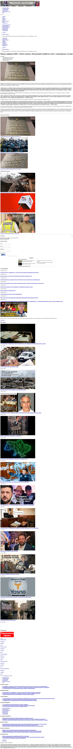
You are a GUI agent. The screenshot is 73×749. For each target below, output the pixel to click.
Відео (4, 22)
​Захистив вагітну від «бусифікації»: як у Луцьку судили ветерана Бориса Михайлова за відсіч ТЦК (22, 692)
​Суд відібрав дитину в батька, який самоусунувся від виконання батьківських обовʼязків (20, 700)
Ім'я (1, 243)
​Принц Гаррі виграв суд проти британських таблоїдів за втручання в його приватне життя (20, 725)
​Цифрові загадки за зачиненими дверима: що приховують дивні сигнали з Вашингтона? (19, 730)
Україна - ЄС (5, 38)
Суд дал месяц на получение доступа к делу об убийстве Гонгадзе (15, 706)
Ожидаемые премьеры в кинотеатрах (24, 266)
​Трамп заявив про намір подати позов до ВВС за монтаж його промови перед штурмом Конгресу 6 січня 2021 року (25, 724)
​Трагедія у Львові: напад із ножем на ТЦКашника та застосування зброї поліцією (18, 694)
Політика (4, 19)
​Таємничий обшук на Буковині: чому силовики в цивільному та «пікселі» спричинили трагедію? (21, 693)
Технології (4, 42)
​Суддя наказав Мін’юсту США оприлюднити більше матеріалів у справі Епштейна (19, 688)
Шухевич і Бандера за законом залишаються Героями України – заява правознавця (19, 705)
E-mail (1, 246)
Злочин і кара (5, 10)
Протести (4, 41)
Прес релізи (5, 740)
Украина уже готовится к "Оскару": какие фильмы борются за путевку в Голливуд (29, 263)
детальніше (2, 320)
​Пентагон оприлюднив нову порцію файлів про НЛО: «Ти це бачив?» (16, 736)
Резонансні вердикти (6, 11)
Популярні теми (5, 27)
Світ (3, 17)
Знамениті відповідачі (7, 24)
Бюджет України (6, 39)
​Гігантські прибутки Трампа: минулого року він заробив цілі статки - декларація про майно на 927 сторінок (23, 737)
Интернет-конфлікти (6, 26)
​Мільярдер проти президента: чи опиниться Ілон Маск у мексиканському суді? (18, 718)
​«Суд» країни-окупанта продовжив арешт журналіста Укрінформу (15, 704)
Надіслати (31, 257)
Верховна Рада (5, 28)
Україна (4, 18)
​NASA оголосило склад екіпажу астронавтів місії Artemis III (14, 738)
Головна (4, 16)
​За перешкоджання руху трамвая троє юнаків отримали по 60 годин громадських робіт (19, 699)
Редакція (4, 739)
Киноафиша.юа (24, 259)
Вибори (4, 40)
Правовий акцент (6, 8)
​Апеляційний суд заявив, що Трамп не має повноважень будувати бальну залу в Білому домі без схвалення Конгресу (25, 686)
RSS (3, 12)
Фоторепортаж (5, 30)
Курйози (4, 43)
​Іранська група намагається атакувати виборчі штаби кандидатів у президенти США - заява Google (22, 731)
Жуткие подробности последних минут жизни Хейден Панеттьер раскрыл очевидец (28, 261)
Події (3, 20)
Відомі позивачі (5, 25)
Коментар (2, 249)
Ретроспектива (5, 29)
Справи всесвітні (6, 7)
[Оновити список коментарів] (72, 236)
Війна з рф (4, 45)
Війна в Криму (5, 44)
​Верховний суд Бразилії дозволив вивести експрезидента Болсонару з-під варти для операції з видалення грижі (24, 719)
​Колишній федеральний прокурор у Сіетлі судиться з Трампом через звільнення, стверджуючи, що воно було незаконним (26, 687)
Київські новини (6, 21)
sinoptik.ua (6, 675)
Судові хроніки (5, 9)
